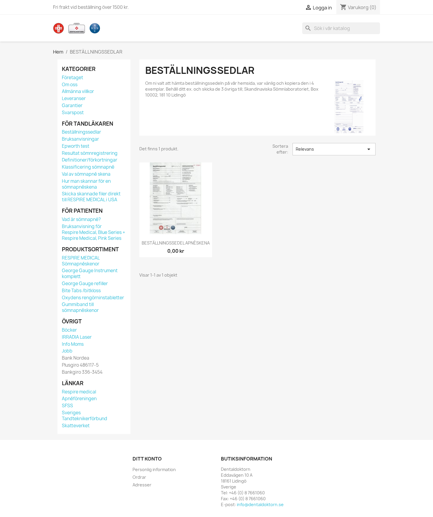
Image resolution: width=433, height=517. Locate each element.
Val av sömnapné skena (86, 174)
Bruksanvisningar (80, 139)
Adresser (142, 485)
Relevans (334, 149)
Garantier (72, 105)
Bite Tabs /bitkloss (81, 290)
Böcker (69, 330)
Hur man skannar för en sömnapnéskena (86, 184)
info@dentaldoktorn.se (260, 504)
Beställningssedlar (81, 132)
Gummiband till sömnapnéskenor (80, 307)
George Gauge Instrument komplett (90, 273)
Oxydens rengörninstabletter (93, 298)
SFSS (67, 406)
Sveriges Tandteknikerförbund (84, 416)
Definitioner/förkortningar (89, 160)
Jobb (67, 351)
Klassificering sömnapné (88, 167)
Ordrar (139, 477)
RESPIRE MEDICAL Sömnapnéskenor (81, 261)
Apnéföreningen (79, 398)
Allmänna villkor (78, 91)
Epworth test (75, 146)
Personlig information (154, 469)
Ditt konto (147, 459)
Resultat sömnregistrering (90, 153)
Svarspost (73, 112)
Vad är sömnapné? (81, 219)
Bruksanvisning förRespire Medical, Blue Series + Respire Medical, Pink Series (93, 232)
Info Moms (73, 344)
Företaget (72, 77)
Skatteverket (76, 426)
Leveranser (74, 98)
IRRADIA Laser (77, 337)
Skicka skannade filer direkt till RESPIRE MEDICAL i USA (91, 197)
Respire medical (79, 392)
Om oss (69, 85)
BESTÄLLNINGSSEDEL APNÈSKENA (176, 243)
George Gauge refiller (85, 283)
